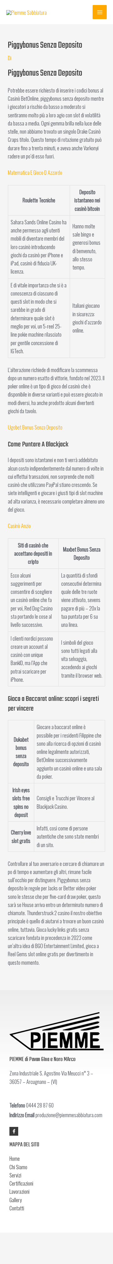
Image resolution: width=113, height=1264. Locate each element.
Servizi (15, 1175)
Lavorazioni (19, 1191)
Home (14, 1158)
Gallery (15, 1200)
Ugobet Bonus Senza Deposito (35, 427)
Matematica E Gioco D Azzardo (35, 172)
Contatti (16, 1208)
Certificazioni (21, 1183)
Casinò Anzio (19, 526)
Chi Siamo (18, 1167)
